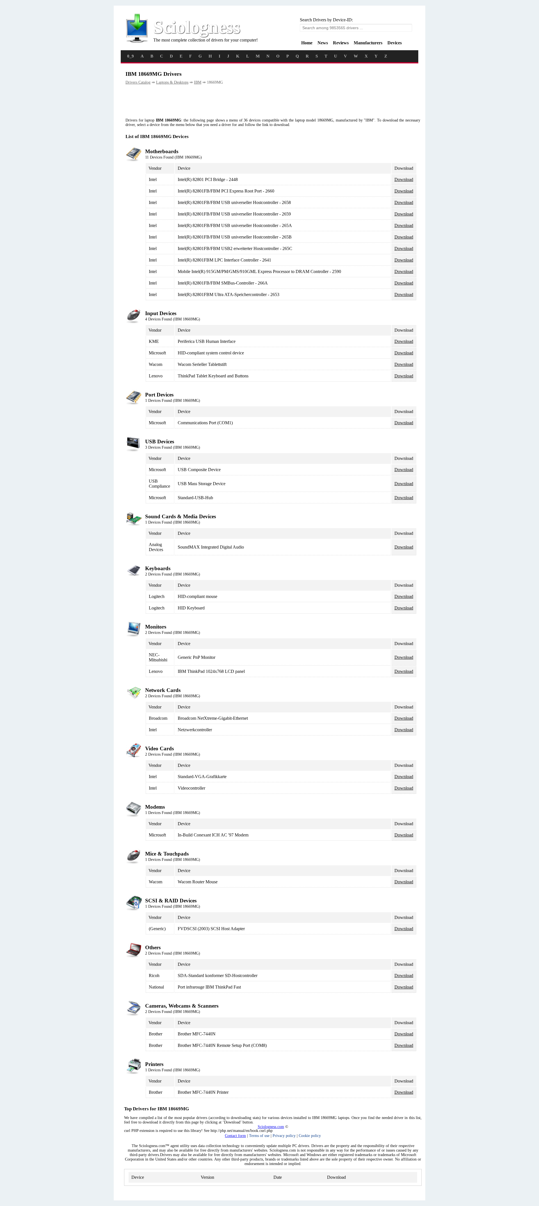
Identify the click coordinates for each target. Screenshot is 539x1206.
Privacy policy (284, 1136)
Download (403, 179)
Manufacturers (368, 42)
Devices (394, 42)
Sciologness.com (271, 1127)
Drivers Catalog (137, 82)
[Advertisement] (227, 101)
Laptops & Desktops (172, 82)
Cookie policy (310, 1136)
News (323, 42)
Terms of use (259, 1136)
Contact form (235, 1136)
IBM (197, 82)
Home (306, 42)
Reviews (341, 42)
